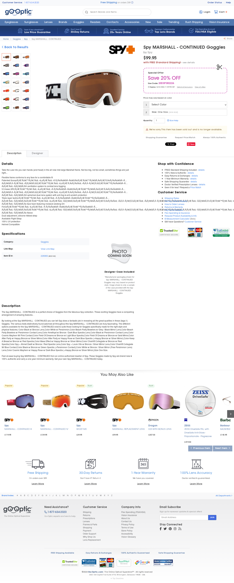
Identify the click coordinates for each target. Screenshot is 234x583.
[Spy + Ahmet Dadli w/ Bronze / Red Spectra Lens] (6, 99)
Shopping (87, 527)
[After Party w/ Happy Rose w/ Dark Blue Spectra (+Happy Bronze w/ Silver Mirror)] (25, 82)
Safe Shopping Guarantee (171, 553)
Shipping (87, 512)
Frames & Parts (90, 524)
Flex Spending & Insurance (177, 212)
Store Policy (126, 530)
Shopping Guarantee (156, 138)
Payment (87, 530)
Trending (173, 22)
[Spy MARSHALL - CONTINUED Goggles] (6, 57)
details (201, 169)
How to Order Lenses (174, 204)
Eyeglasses (11, 22)
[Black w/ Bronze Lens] (16, 57)
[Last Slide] (37, 89)
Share (229, 39)
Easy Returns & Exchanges (99, 553)
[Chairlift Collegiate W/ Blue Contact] (25, 99)
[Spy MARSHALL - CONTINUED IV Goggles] (56, 401)
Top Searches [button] (118, 578)
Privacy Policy (127, 524)
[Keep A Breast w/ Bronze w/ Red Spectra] (6, 90)
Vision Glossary (128, 536)
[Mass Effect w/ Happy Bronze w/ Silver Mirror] (16, 90)
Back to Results (16, 47)
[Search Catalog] (86, 12)
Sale (159, 22)
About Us (125, 518)
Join (212, 518)
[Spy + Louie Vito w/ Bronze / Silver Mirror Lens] (16, 99)
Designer (37, 153)
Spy (26, 38)
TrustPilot (123, 563)
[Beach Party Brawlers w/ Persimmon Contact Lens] (16, 65)
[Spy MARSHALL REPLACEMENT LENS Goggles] (128, 401)
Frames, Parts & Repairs (176, 200)
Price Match (195, 187)
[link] (221, 231)
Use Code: (153, 83)
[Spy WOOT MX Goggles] (92, 401)
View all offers (200, 87)
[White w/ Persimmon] (25, 57)
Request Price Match (185, 138)
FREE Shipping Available (62, 553)
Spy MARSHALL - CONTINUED (46, 38)
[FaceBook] (161, 529)
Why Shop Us (89, 536)
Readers (95, 22)
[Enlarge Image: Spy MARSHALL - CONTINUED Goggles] (84, 89)
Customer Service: (12, 3)
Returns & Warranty (174, 206)
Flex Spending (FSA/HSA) (133, 512)
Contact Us (126, 521)
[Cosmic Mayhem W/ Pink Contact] (16, 73)
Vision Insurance (129, 515)
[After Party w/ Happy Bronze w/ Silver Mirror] (16, 82)
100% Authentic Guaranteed (135, 553)
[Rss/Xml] (179, 529)
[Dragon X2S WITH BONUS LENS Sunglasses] (164, 401)
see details (189, 63)
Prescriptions (89, 518)
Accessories (132, 22)
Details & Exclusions (185, 87)
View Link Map (47, 248)
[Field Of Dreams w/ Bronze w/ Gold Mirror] (6, 82)
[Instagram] (175, 529)
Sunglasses (31, 22)
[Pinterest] (170, 529)
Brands (63, 22)
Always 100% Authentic (214, 138)
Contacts (113, 22)
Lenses (48, 22)
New (148, 22)
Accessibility (127, 533)
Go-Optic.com (95, 572)
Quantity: (148, 121)
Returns (86, 515)
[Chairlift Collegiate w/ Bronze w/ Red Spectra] (25, 90)
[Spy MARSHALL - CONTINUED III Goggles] (20, 401)
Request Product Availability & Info (181, 215)
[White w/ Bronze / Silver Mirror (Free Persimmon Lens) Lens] (16, 107)
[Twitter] (165, 529)
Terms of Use (127, 527)
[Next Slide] (131, 89)
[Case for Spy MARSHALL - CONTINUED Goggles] (119, 253)
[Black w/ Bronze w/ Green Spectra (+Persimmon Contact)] (6, 107)
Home (6, 38)
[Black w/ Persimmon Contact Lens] (6, 73)
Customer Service (193, 221)
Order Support (89, 533)
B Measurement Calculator (177, 218)
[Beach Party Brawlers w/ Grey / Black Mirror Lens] (6, 65)
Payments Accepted (174, 209)
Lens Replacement (92, 539)
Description (14, 153)
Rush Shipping (194, 22)
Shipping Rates (172, 198)
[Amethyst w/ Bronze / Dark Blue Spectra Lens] (25, 65)
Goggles (78, 22)
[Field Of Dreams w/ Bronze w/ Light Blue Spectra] (25, 73)
